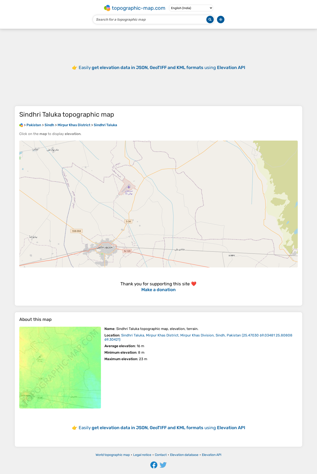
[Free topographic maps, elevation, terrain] (21, 125)
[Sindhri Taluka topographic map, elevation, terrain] (60, 367)
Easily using (162, 67)
